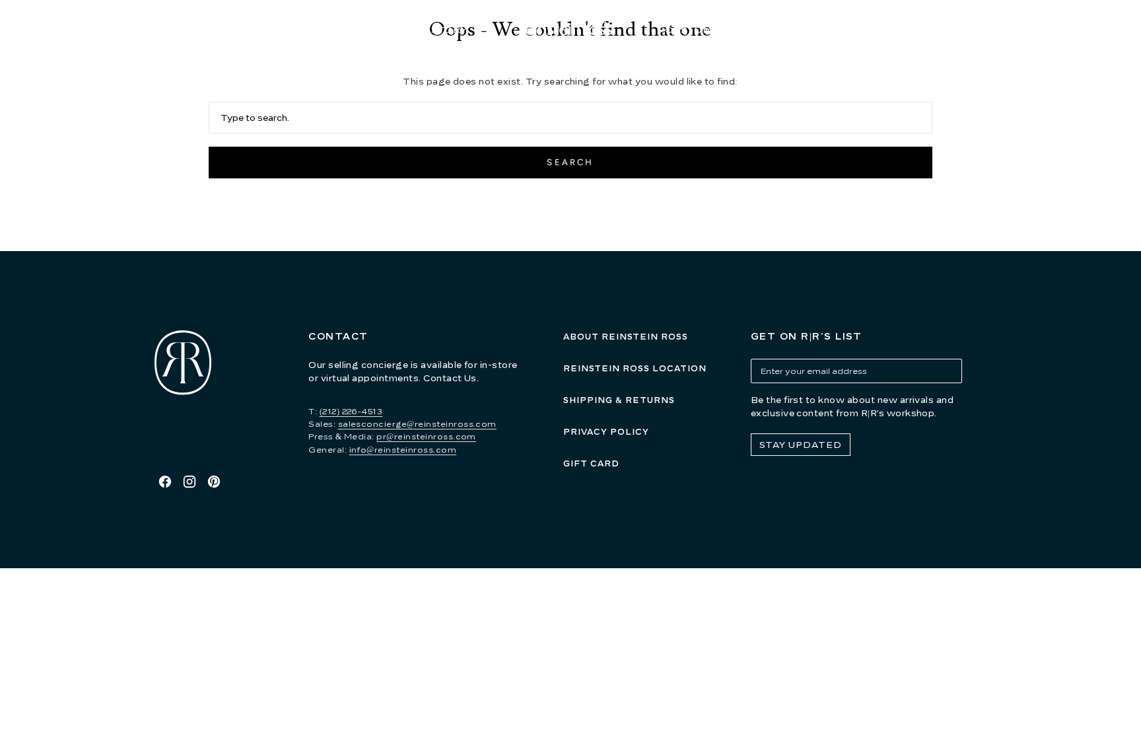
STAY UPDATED (800, 444)
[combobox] (571, 117)
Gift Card (591, 463)
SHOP (335, 29)
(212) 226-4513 (351, 411)
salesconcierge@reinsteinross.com (417, 424)
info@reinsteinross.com (403, 450)
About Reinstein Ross (625, 337)
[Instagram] (189, 481)
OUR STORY (435, 29)
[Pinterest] (214, 481)
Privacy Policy (606, 432)
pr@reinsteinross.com (426, 436)
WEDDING (793, 29)
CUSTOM (688, 29)
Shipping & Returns (619, 400)
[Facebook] (165, 481)
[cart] (996, 30)
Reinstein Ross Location (635, 368)
